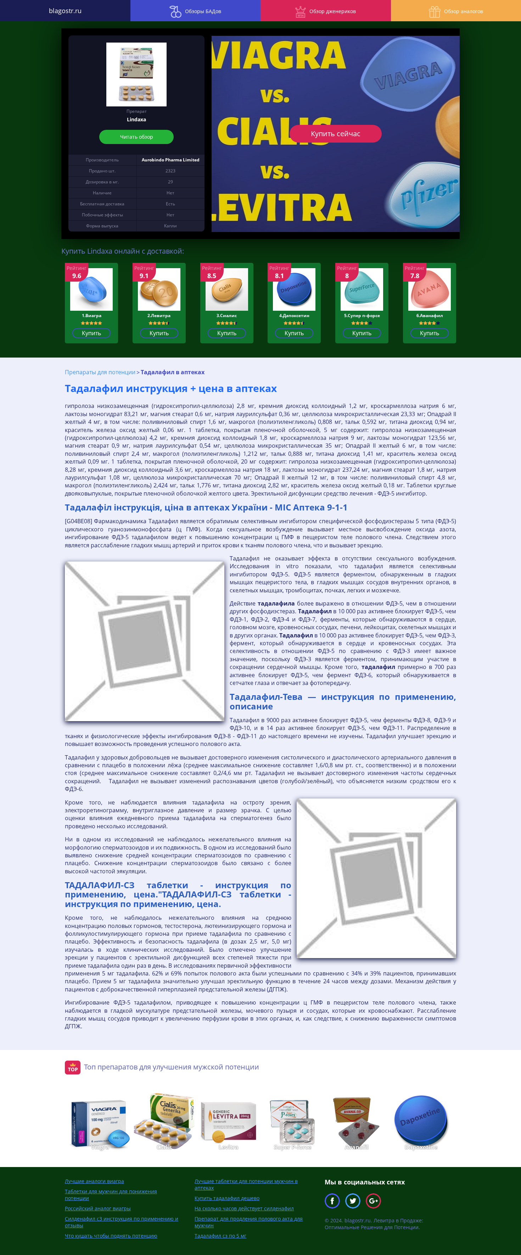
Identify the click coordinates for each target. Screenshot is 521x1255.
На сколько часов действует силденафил (244, 1208)
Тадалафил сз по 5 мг (220, 1235)
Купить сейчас (335, 133)
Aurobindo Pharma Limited (171, 160)
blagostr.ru (65, 10)
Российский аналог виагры (98, 1208)
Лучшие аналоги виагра (94, 1181)
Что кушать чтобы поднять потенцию (111, 1235)
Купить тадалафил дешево (227, 1198)
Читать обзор (136, 136)
